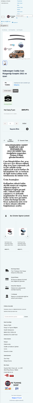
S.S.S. (5, 349)
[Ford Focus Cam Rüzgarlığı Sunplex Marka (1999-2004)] (23, 232)
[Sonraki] (27, 236)
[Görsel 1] (5, 63)
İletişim (18, 9)
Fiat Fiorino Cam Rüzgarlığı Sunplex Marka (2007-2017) (9, 244)
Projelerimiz (19, 1)
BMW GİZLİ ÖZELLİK (10, 332)
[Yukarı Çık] (1, 25)
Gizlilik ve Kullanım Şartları (11, 346)
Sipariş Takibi (7, 325)
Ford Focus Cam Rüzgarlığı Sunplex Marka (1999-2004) (22, 244)
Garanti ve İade (8, 351)
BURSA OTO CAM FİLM (10, 334)
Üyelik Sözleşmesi (9, 330)
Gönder (26, 316)
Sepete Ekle (14, 129)
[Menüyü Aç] (2, 17)
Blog (18, 5)
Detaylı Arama (8, 361)
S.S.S (18, 13)
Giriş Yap (4, 21)
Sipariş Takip (20, 7)
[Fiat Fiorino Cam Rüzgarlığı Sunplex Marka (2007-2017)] (10, 232)
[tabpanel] (16, 176)
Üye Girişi (6, 358)
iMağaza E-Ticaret (17, 398)
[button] (16, 46)
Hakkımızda (19, 11)
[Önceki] (5, 236)
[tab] (9, 140)
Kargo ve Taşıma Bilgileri (11, 327)
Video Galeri (19, 3)
